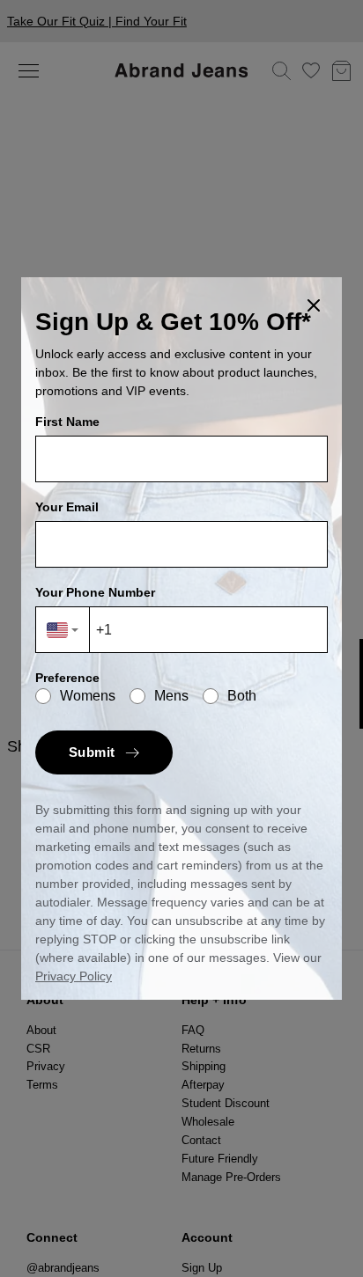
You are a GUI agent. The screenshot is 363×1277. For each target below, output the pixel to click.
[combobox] (63, 629)
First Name (67, 422)
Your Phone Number (95, 592)
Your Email (67, 507)
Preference (67, 678)
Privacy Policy (73, 976)
